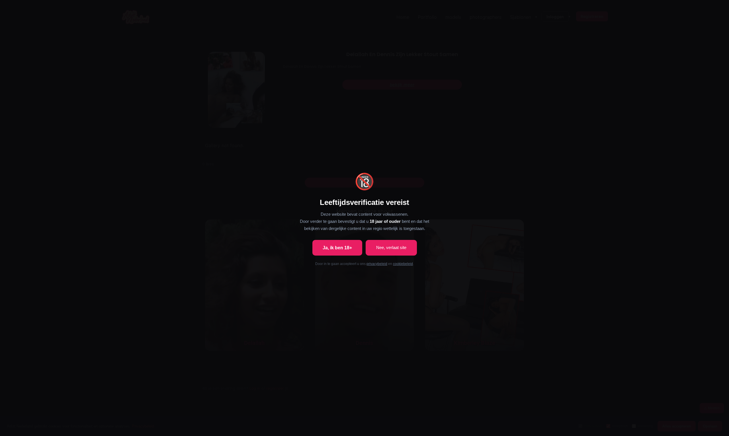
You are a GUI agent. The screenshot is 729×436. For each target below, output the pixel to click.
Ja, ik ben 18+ (337, 247)
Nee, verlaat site (391, 247)
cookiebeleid (403, 264)
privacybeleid (376, 264)
